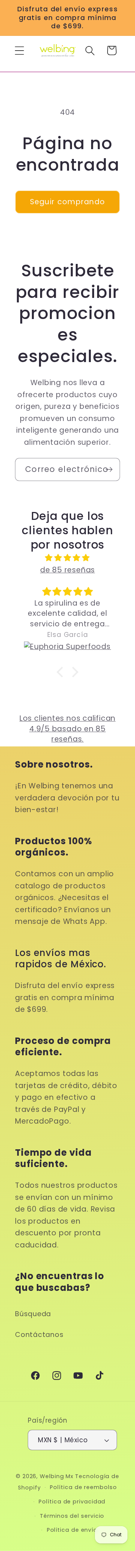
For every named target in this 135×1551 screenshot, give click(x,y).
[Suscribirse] (109, 469)
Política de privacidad (72, 1501)
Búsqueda (33, 1313)
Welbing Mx (57, 1476)
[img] (67, 558)
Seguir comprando (67, 202)
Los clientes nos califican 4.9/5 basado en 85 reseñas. (68, 728)
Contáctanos (39, 1334)
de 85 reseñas (67, 570)
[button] (19, 50)
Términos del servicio (72, 1516)
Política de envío (72, 1530)
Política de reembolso (83, 1487)
